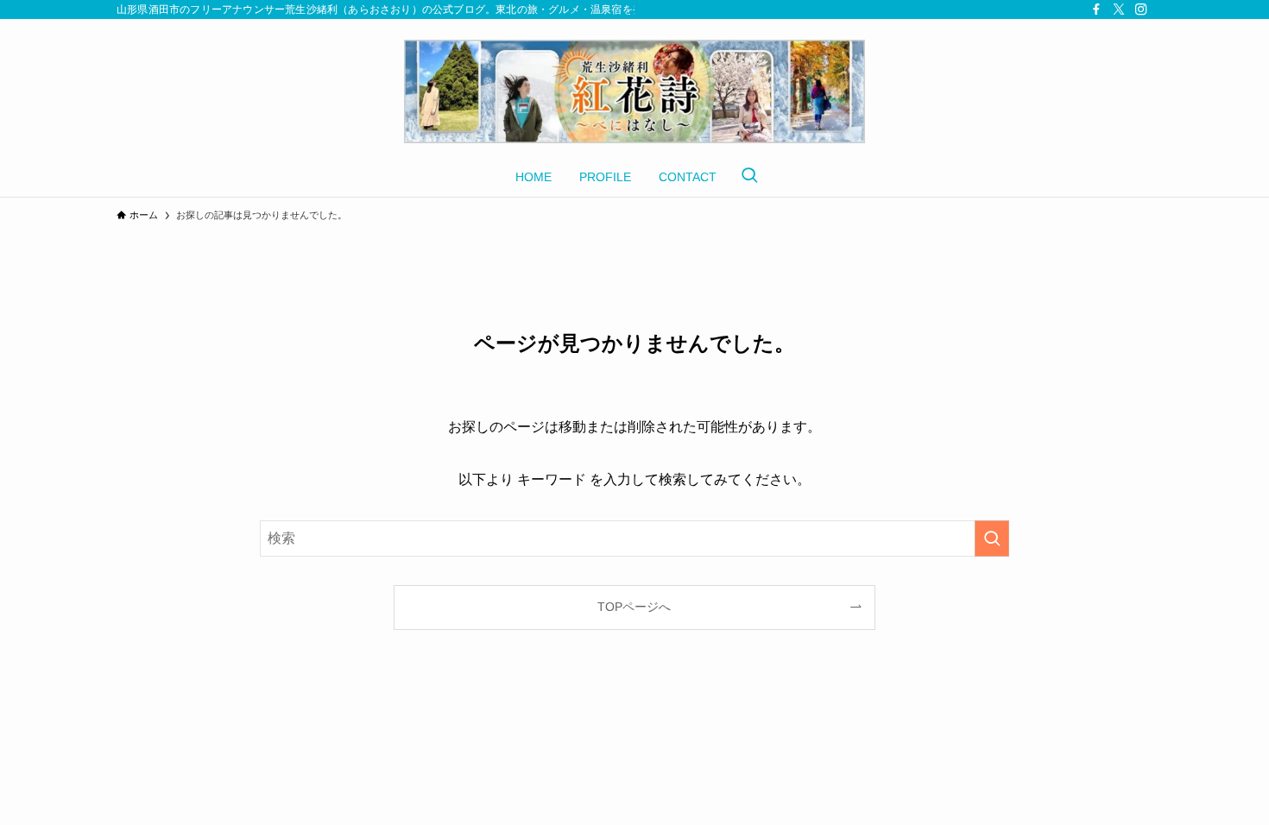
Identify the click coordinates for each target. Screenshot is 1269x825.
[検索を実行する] (992, 538)
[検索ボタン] (749, 177)
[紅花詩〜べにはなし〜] (634, 91)
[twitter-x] (1119, 9)
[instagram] (1141, 9)
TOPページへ (634, 607)
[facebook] (1096, 9)
